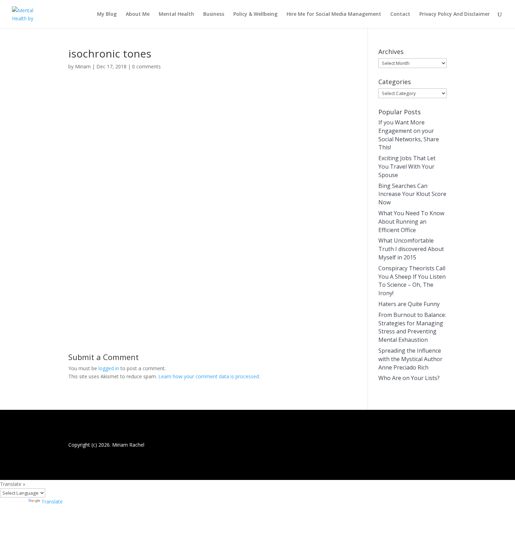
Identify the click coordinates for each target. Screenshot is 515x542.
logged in (108, 368)
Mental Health (176, 14)
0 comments (146, 66)
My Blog (107, 14)
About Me (138, 14)
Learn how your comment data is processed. (209, 376)
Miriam (83, 66)
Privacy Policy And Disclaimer (454, 14)
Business (213, 14)
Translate (52, 501)
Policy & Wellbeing (255, 14)
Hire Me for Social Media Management (334, 14)
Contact (400, 14)
